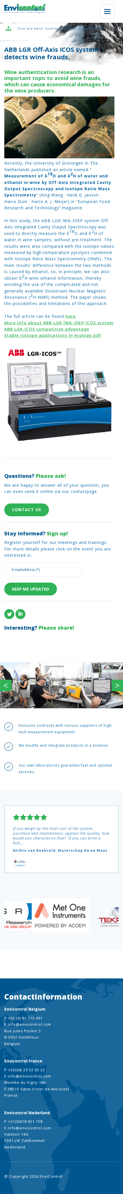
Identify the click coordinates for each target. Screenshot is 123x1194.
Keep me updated (30, 589)
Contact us (26, 509)
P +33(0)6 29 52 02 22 (24, 1069)
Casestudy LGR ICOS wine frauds (74, 28)
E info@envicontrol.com (27, 1024)
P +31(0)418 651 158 (23, 1121)
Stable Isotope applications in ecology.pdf (52, 335)
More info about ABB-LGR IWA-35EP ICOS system (59, 322)
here (71, 316)
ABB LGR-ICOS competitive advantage (46, 329)
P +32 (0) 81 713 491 (23, 1018)
